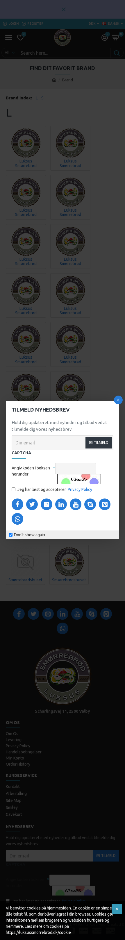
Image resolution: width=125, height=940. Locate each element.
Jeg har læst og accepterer (54, 489)
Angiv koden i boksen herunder (31, 471)
